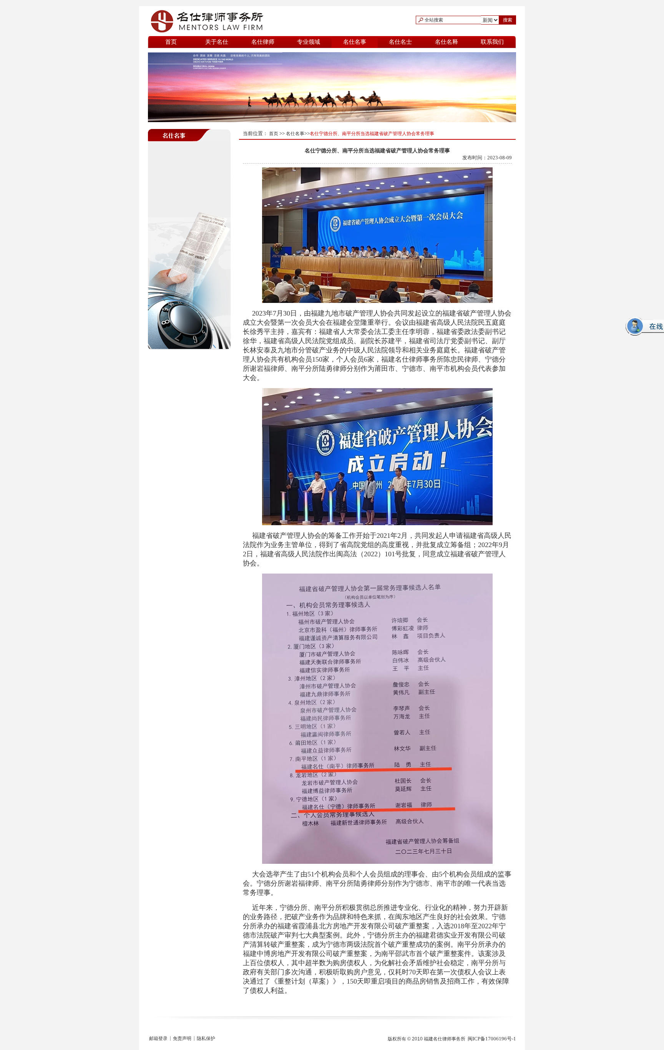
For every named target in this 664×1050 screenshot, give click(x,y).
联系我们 (492, 42)
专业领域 (308, 42)
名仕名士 (400, 42)
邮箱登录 (158, 1038)
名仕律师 (262, 42)
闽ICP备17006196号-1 (492, 1039)
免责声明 (182, 1038)
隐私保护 (206, 1038)
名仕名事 (354, 42)
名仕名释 (446, 42)
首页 (171, 42)
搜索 (507, 20)
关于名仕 (216, 42)
